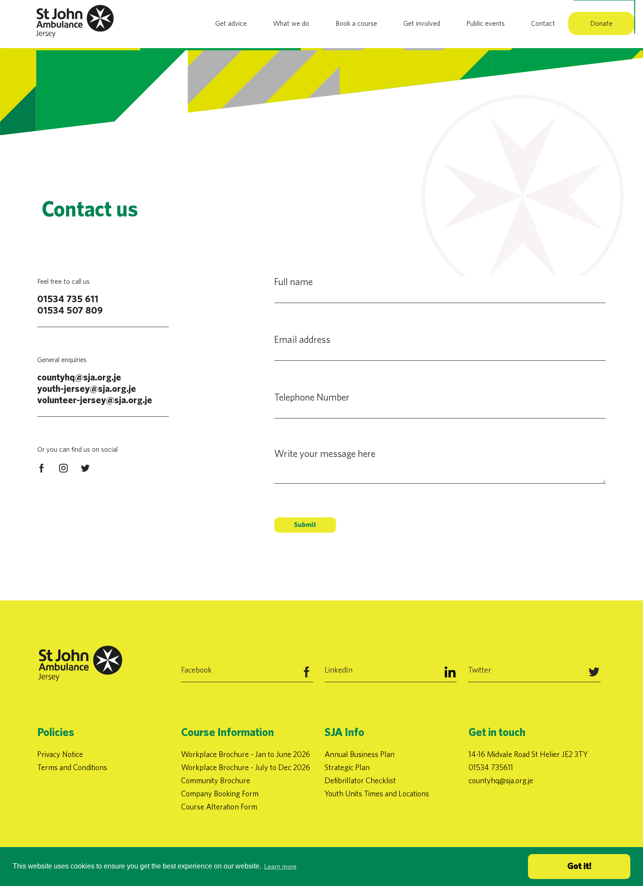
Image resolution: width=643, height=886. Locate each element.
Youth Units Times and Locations (377, 793)
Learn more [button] (280, 866)
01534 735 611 (67, 299)
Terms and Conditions (72, 767)
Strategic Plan (347, 767)
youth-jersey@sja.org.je (86, 389)
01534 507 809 (70, 310)
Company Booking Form (220, 793)
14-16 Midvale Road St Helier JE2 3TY (528, 754)
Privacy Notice (60, 754)
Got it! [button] (579, 866)
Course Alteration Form (219, 806)
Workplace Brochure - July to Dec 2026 (245, 767)
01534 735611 (490, 767)
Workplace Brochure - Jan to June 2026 (245, 754)
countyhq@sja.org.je (79, 377)
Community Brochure (215, 780)
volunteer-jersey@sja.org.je (94, 400)
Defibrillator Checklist (360, 780)
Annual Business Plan (360, 754)
